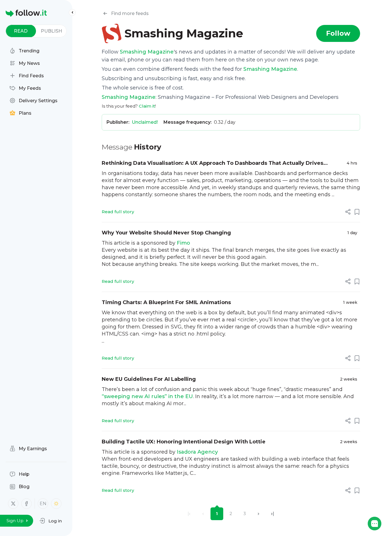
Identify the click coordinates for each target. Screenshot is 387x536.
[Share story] (348, 212)
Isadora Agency (197, 452)
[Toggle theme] (56, 504)
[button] (50, 520)
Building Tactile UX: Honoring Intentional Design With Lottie (183, 442)
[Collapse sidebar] (72, 12)
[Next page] (258, 513)
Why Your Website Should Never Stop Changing (166, 233)
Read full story (118, 211)
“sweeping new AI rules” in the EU (147, 396)
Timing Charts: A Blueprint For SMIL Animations (166, 302)
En (43, 503)
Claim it (147, 106)
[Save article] (357, 212)
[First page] (189, 513)
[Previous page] (203, 513)
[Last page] (272, 513)
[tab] (21, 31)
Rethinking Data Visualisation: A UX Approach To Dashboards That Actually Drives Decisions (212, 163)
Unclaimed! (145, 122)
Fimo (183, 243)
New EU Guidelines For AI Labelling (149, 379)
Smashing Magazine (147, 52)
